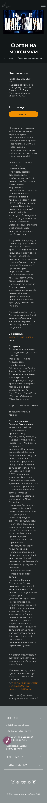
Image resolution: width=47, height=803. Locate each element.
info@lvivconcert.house (17, 724)
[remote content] (23, 114)
